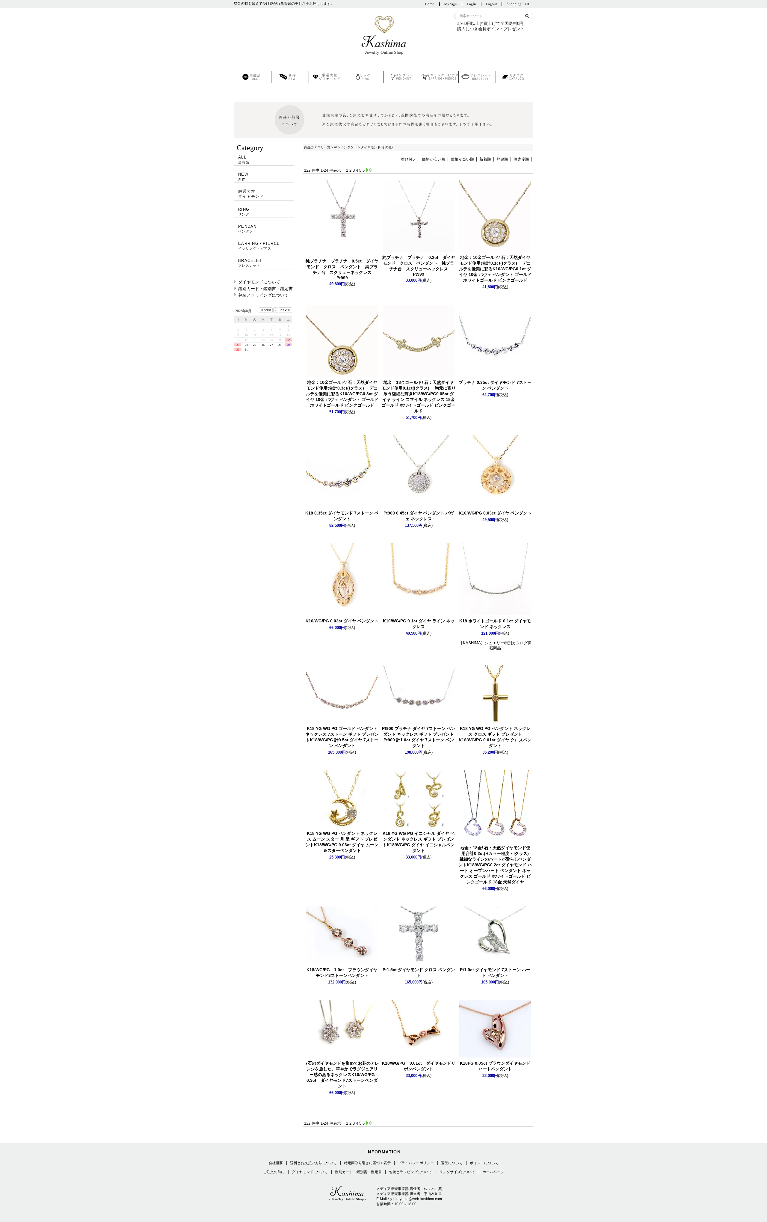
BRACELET (250, 262)
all (335, 147)
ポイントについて (484, 1163)
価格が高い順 (462, 159)
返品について (452, 1163)
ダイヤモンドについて (259, 282)
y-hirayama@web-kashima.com (416, 1199)
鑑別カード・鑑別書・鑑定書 (265, 288)
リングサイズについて (457, 1172)
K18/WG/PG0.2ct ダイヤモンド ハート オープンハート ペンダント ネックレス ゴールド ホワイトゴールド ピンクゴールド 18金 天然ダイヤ (495, 864)
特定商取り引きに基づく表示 (367, 1163)
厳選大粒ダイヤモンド (251, 194)
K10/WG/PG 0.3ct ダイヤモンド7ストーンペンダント (342, 1074)
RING (243, 211)
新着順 (485, 159)
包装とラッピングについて (263, 295)
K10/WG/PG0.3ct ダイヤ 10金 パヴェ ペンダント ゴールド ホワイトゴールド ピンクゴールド (342, 394)
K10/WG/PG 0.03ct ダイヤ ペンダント (495, 513)
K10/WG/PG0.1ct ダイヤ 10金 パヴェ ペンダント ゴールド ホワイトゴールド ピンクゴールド (495, 269)
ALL (243, 159)
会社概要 (275, 1163)
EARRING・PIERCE (259, 245)
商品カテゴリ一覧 (317, 147)
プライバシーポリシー (416, 1163)
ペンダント (349, 147)
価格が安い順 (433, 159)
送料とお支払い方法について (313, 1163)
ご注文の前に (274, 1172)
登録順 (502, 159)
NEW (243, 176)
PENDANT (248, 228)
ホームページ (493, 1172)
